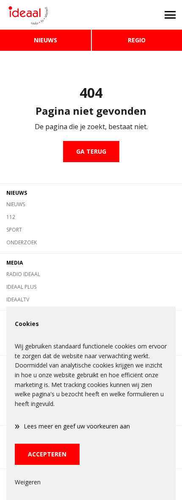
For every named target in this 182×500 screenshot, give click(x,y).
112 (10, 217)
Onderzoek (21, 242)
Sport (14, 229)
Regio (137, 40)
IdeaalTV (17, 299)
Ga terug (91, 151)
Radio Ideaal (23, 274)
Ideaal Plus (21, 286)
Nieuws (45, 40)
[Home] (45, 14)
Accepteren (47, 454)
